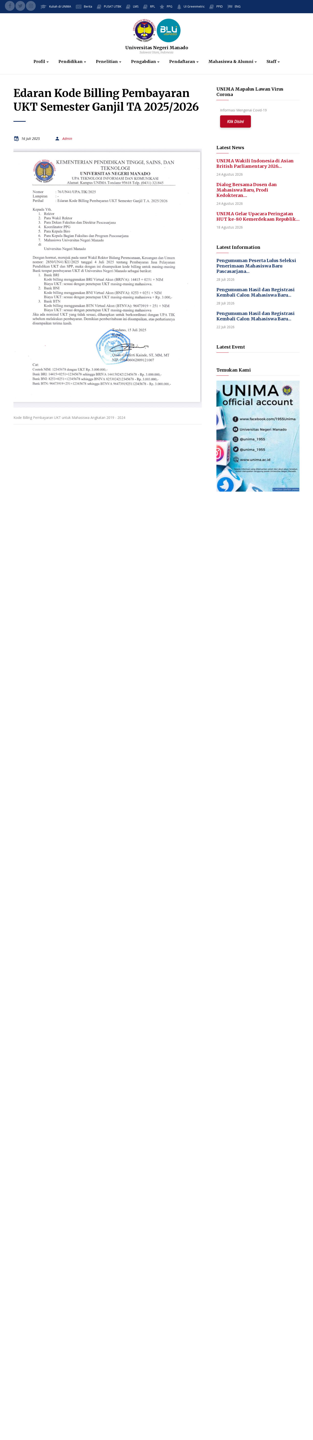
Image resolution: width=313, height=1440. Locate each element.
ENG (238, 6)
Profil (39, 61)
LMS (135, 6)
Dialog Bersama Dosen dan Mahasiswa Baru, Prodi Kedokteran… (246, 190)
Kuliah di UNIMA (60, 6)
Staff (271, 61)
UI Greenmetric (194, 6)
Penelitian (107, 61)
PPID (219, 6)
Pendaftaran (182, 61)
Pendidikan (70, 61)
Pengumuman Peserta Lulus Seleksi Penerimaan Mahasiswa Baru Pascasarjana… (256, 266)
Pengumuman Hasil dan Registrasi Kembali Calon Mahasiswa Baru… (255, 292)
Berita (88, 6)
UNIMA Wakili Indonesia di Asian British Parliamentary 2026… (255, 163)
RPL (152, 6)
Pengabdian (143, 61)
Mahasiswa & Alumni (230, 61)
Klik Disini (235, 121)
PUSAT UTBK (112, 6)
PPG (169, 6)
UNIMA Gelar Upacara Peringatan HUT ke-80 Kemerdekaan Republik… (258, 216)
